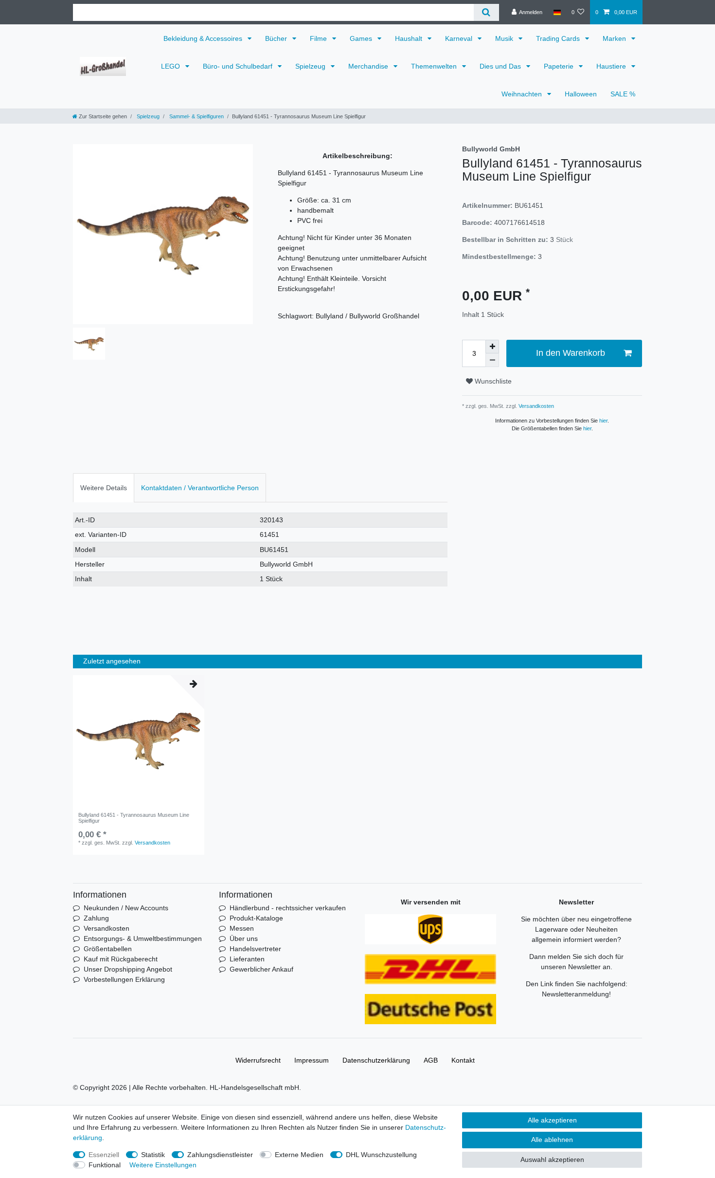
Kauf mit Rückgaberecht (121, 959)
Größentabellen (108, 949)
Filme (319, 38)
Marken (615, 38)
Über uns (244, 938)
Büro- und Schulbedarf (238, 66)
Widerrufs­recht (258, 1060)
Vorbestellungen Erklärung (124, 979)
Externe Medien (299, 1155)
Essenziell (104, 1155)
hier (603, 420)
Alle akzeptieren (552, 1120)
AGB (431, 1060)
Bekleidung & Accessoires (203, 38)
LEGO (171, 66)
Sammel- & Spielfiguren (196, 116)
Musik (505, 38)
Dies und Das (501, 66)
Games (362, 38)
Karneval (459, 38)
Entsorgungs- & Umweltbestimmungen (143, 938)
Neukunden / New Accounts (126, 908)
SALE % (622, 94)
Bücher (277, 38)
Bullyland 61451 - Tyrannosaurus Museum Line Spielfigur (133, 818)
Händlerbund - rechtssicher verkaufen (288, 908)
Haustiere (612, 66)
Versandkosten (535, 406)
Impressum (311, 1060)
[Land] (557, 12)
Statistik (153, 1155)
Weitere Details (103, 488)
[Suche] (486, 12)
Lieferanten (247, 959)
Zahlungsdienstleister (220, 1155)
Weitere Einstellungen (163, 1165)
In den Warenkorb (570, 353)
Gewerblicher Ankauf (261, 969)
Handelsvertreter (255, 949)
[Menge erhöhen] (492, 346)
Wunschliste (492, 381)
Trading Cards (559, 38)
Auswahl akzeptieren (552, 1159)
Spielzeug (311, 66)
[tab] (103, 487)
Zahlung (96, 918)
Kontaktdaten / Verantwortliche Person (200, 488)
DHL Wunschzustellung (381, 1155)
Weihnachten (522, 94)
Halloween (581, 94)
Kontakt (463, 1060)
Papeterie (559, 66)
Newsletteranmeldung (575, 994)
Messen (242, 928)
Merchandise (369, 66)
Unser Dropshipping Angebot (128, 969)
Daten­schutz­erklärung (376, 1060)
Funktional (105, 1165)
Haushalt (409, 38)
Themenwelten (435, 66)
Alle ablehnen (552, 1139)
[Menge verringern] (492, 360)
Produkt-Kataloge (256, 918)
